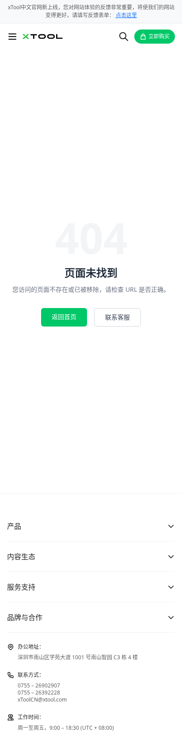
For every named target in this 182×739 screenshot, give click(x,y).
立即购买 (159, 36)
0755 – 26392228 (39, 692)
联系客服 (117, 317)
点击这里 (126, 15)
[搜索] (123, 36)
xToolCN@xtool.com (42, 699)
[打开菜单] (12, 36)
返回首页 (64, 316)
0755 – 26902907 (39, 685)
